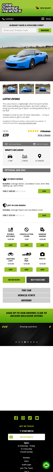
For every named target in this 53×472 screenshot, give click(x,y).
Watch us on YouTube (37, 418)
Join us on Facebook (16, 418)
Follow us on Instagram (23, 418)
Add (44, 191)
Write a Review (44, 135)
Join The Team (26, 468)
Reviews (26, 457)
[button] (16, 342)
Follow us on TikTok (30, 418)
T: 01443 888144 (26, 431)
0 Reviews (45, 131)
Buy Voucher (38, 279)
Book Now (14, 279)
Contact (10, 19)
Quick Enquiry (26, 437)
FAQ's (26, 461)
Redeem (45, 30)
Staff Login (26, 464)
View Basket (43, 7)
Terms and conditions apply (27, 123)
